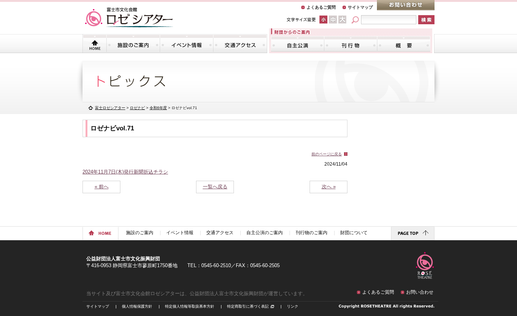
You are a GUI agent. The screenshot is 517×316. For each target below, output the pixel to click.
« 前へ (102, 186)
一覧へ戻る (215, 186)
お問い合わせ (405, 5)
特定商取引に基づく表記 (248, 306)
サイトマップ (360, 7)
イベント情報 (186, 43)
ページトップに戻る (412, 233)
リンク (292, 306)
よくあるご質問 (321, 7)
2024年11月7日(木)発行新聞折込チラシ (125, 172)
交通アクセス (239, 43)
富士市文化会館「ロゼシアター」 (129, 17)
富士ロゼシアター (110, 108)
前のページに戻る (326, 154)
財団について (403, 43)
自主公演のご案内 (297, 43)
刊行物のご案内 (350, 43)
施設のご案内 (133, 43)
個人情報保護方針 (137, 306)
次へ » (329, 186)
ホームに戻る (100, 233)
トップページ (94, 43)
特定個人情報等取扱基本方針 (189, 306)
